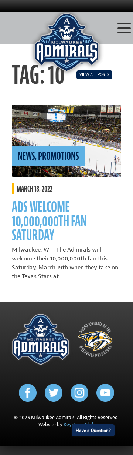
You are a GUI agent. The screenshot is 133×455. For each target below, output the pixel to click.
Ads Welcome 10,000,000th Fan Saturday (49, 221)
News (26, 156)
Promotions (58, 156)
